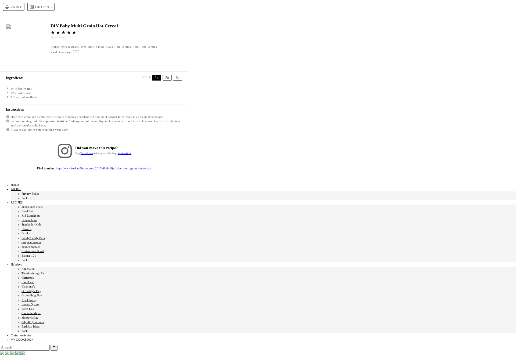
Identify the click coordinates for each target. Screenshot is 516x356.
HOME (15, 184)
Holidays (16, 264)
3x (178, 78)
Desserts (26, 229)
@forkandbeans (86, 153)
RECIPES (17, 202)
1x (157, 78)
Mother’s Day (30, 317)
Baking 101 (29, 255)
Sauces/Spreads (31, 246)
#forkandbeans (124, 153)
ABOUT (16, 189)
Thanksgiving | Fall (33, 273)
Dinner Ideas (29, 220)
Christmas (28, 277)
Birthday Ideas (31, 326)
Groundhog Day (32, 295)
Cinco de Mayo (31, 313)
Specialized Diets (32, 206)
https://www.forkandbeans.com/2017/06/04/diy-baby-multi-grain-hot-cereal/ (103, 168)
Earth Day (28, 308)
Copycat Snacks (31, 242)
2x (167, 78)
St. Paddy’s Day (31, 291)
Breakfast (27, 211)
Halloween (28, 268)
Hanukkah (28, 282)
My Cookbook (22, 339)
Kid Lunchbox (31, 215)
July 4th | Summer (33, 322)
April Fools (28, 299)
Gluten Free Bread (33, 251)
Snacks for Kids (31, 224)
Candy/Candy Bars (33, 237)
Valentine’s (28, 286)
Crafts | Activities (21, 335)
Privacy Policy (31, 193)
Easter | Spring (31, 304)
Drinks (26, 233)
